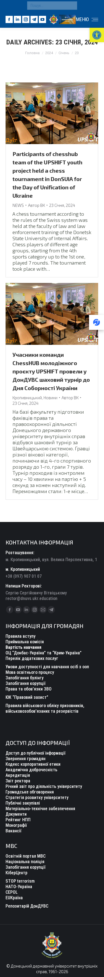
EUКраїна (14, 897)
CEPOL (12, 892)
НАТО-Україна (19, 886)
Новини (50, 397)
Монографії (16, 825)
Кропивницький (27, 397)
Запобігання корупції (25, 683)
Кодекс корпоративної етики (33, 764)
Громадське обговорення (30, 792)
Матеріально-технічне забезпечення (40, 808)
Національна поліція (25, 861)
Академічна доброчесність (31, 769)
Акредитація (18, 775)
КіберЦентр (16, 872)
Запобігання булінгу (25, 677)
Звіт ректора (18, 780)
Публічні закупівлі (23, 803)
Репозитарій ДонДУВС (27, 906)
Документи (16, 814)
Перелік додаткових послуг (32, 658)
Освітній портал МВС (25, 856)
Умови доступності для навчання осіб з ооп (47, 666)
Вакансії (13, 830)
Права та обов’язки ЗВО (29, 689)
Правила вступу (20, 636)
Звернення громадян (25, 758)
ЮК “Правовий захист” (27, 697)
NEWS (18, 205)
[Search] (71, 5)
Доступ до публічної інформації (35, 753)
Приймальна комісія (25, 641)
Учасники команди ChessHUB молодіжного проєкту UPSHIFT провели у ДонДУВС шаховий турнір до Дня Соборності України (51, 371)
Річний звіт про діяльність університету (44, 786)
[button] (97, 35)
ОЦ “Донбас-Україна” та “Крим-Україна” (44, 652)
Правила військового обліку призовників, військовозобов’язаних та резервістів (45, 708)
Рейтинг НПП (18, 819)
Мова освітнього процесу (30, 672)
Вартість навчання (23, 647)
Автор (36, 205)
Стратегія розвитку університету (37, 797)
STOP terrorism (20, 881)
